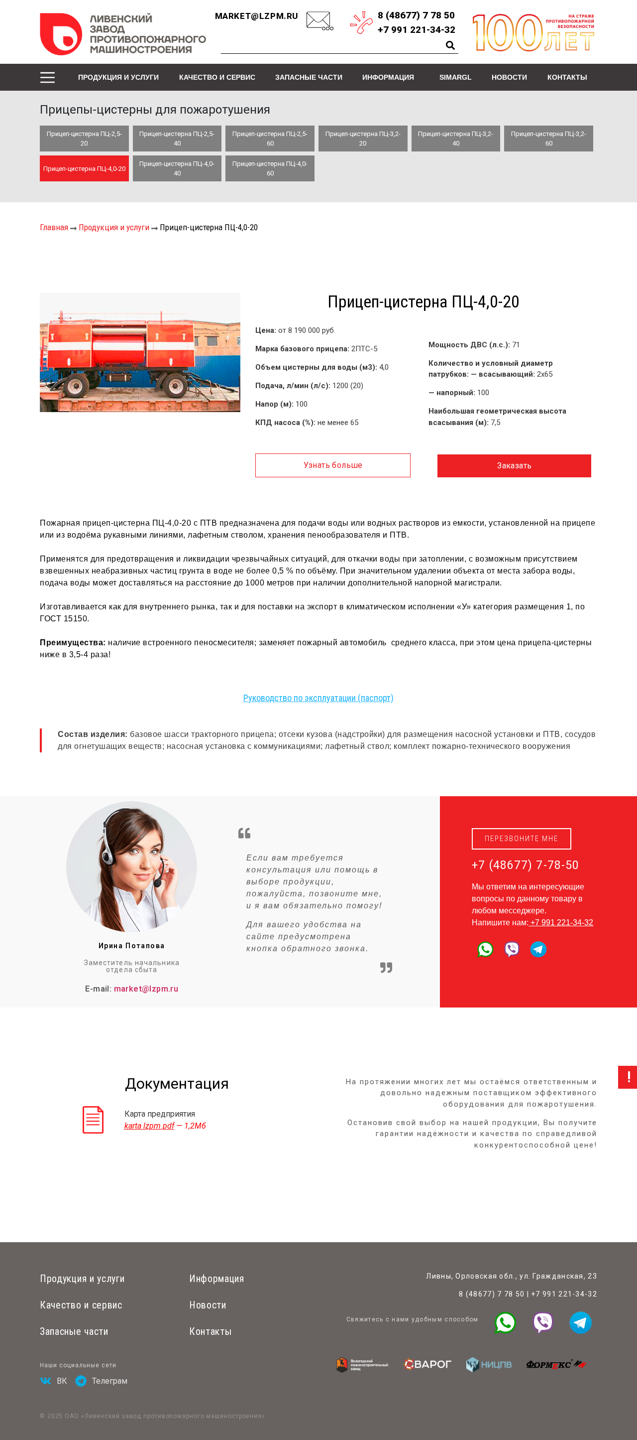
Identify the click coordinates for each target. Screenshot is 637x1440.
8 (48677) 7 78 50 (492, 1294)
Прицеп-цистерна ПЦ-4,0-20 (84, 168)
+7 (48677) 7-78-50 (525, 865)
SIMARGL (455, 77)
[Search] (450, 45)
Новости (509, 77)
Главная (54, 227)
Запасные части (308, 77)
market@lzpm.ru (257, 16)
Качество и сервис (217, 77)
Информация (388, 77)
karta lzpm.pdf (149, 1126)
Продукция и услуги (118, 77)
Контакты (567, 77)
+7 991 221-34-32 (562, 922)
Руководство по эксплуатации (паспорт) (318, 698)
